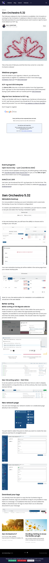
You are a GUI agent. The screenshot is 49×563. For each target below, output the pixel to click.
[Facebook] (27, 552)
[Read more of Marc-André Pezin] (4, 26)
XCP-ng (11, 80)
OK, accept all (12, 560)
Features (26, 3)
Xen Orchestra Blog (6, 553)
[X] (25, 552)
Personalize (31, 560)
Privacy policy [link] (38, 560)
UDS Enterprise (22, 80)
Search (20, 3)
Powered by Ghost (43, 553)
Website (9, 3)
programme (25, 175)
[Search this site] (46, 3)
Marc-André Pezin (11, 25)
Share (44, 26)
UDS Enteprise (36, 91)
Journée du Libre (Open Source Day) (16, 173)
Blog (15, 3)
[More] (31, 3)
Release (4, 10)
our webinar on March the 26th (35, 103)
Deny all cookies (22, 560)
